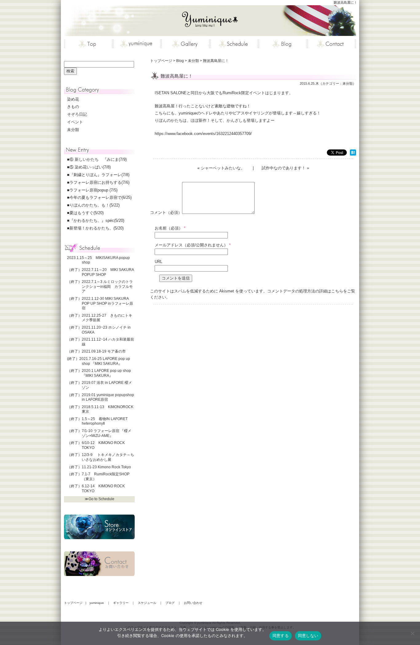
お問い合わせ (193, 602)
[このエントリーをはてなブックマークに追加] (353, 153)
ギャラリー (121, 602)
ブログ (170, 602)
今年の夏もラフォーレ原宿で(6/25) (100, 197)
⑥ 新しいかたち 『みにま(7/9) (98, 159)
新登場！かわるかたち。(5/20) (96, 228)
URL (158, 261)
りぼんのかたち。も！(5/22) (94, 205)
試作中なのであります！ (284, 168)
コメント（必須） (166, 212)
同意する (280, 635)
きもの (73, 106)
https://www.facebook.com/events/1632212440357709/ (203, 133)
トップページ (73, 602)
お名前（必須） (169, 228)
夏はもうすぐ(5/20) (86, 212)
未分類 (348, 83)
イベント (75, 122)
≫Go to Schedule (99, 499)
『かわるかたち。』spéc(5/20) (96, 220)
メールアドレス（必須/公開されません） (191, 245)
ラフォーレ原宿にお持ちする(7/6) (99, 182)
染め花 (73, 99)
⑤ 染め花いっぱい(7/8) (90, 167)
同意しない (308, 635)
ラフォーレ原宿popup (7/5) (93, 190)
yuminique (96, 602)
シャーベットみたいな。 (223, 168)
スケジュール (147, 602)
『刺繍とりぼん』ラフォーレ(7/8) (99, 174)
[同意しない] (412, 633)
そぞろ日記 (77, 114)
